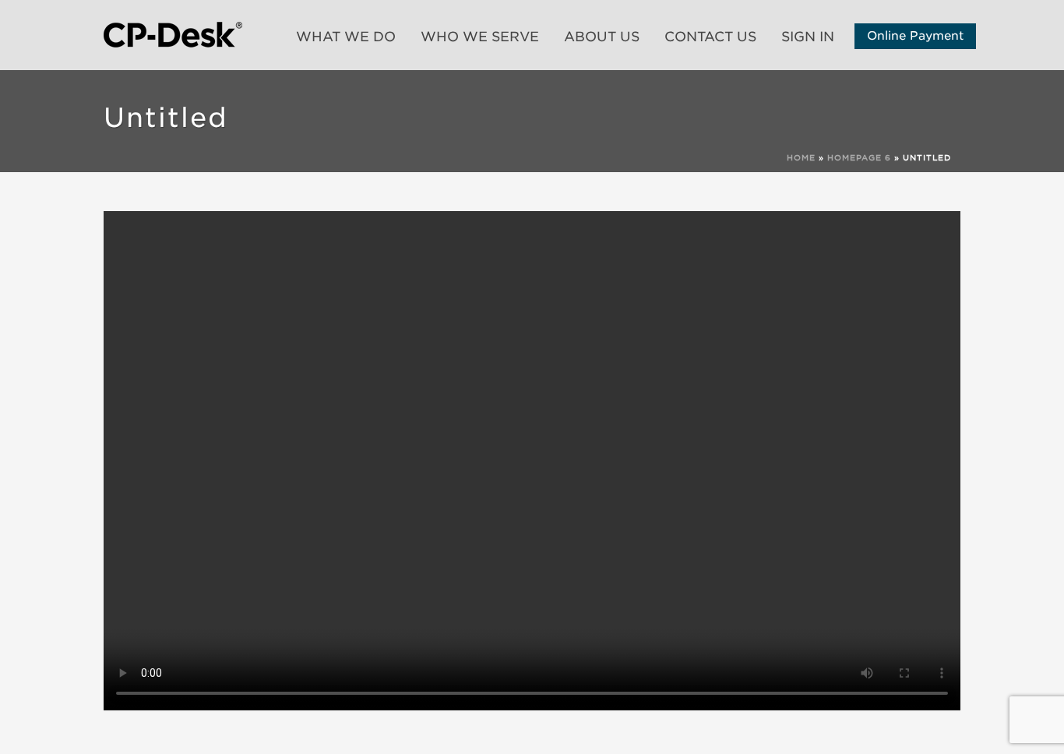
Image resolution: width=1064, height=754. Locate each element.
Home (801, 157)
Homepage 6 (859, 157)
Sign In (807, 36)
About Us (601, 36)
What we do (346, 36)
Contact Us (710, 36)
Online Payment (915, 36)
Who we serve (480, 36)
